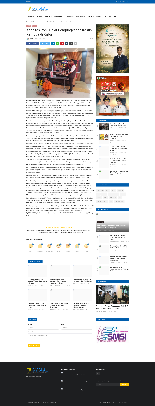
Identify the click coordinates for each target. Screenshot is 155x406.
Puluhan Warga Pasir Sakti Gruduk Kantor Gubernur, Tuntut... (81, 374)
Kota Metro (100, 190)
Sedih (77, 251)
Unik (111, 201)
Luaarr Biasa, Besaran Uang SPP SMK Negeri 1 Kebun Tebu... (82, 382)
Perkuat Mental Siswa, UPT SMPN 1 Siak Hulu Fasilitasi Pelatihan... (118, 160)
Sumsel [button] (90, 16)
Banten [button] (48, 16)
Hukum (34, 21)
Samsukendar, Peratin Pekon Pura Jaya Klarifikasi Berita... (118, 124)
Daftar (123, 2)
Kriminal (39, 21)
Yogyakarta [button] (58, 16)
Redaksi (114, 402)
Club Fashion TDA (102, 201)
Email (63, 324)
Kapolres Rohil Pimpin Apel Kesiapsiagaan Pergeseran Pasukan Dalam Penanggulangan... (43, 231)
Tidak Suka (40, 251)
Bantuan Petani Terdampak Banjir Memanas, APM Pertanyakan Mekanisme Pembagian (75, 231)
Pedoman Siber (122, 402)
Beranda (31, 16)
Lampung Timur (119, 201)
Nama (30, 324)
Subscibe (124, 385)
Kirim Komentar (34, 345)
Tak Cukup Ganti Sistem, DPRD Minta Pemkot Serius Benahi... (119, 247)
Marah (68, 251)
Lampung (120, 190)
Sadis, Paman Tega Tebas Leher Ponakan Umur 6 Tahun (80, 390)
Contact (28, 1)
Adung (52, 309)
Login (117, 2)
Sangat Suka (49, 251)
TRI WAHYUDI (113, 152)
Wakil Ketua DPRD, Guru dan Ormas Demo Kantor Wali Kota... (118, 237)
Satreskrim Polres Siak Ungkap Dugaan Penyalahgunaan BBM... (119, 173)
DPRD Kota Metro (113, 194)
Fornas (104, 194)
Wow (86, 251)
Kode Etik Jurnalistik (104, 402)
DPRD (113, 190)
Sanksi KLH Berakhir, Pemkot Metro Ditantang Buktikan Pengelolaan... (118, 258)
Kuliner (99, 198)
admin (99, 230)
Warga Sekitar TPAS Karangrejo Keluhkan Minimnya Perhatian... (119, 269)
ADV (98, 194)
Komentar (32, 320)
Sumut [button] (107, 16)
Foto (120, 198)
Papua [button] (39, 16)
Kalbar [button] (98, 16)
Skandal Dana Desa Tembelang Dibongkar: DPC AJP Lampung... (119, 136)
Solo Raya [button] (80, 16)
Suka (30, 251)
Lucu (58, 251)
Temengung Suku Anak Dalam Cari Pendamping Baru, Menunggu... (110, 307)
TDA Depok (113, 198)
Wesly (31, 38)
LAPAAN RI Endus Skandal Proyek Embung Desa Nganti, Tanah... (118, 148)
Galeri (105, 198)
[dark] (128, 1)
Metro (108, 190)
